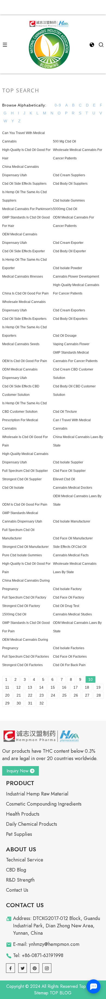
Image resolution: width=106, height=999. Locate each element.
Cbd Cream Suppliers (69, 175)
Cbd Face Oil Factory (68, 597)
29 (7, 703)
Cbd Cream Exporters (69, 310)
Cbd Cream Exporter (68, 243)
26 (76, 695)
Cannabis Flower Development (76, 276)
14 (41, 687)
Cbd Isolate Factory (67, 589)
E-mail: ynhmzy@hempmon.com (46, 944)
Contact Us (17, 890)
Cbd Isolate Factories (68, 648)
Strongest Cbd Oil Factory (21, 606)
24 (53, 695)
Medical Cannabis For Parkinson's (27, 209)
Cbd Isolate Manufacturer (71, 521)
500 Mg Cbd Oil (64, 141)
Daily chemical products (31, 824)
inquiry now (18, 771)
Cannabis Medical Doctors (72, 488)
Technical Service (24, 859)
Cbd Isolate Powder (67, 268)
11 (7, 687)
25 (64, 695)
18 (87, 687)
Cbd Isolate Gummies (69, 200)
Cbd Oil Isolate (13, 488)
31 (30, 703)
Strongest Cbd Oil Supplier (22, 479)
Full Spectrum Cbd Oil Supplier (25, 471)
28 (98, 695)
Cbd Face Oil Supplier (69, 471)
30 (19, 703)
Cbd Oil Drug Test (66, 606)
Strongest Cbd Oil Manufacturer (25, 547)
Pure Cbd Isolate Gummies (22, 555)
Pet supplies (19, 834)
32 (41, 703)
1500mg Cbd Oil (14, 614)
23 (41, 695)
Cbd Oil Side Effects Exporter (23, 251)
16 (64, 687)
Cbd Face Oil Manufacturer (73, 538)
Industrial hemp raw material (37, 793)
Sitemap (41, 993)
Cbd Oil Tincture (65, 412)
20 (7, 695)
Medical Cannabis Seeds (20, 344)
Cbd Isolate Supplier (68, 462)
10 (90, 679)
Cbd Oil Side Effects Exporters (24, 319)
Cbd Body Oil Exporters (70, 319)
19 (98, 687)
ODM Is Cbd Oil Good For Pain (24, 504)
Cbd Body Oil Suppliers (70, 184)
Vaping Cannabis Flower (71, 344)
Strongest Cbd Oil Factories (22, 665)
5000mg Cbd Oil (65, 209)
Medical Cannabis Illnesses (22, 276)
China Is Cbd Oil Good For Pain (25, 293)
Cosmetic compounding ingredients (44, 803)
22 (30, 695)
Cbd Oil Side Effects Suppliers (24, 184)
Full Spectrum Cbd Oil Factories (25, 656)
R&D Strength (20, 879)
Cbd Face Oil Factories (70, 656)
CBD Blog (16, 869)
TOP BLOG (60, 993)
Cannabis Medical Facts (71, 555)
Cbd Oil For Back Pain (69, 665)
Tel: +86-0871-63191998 (38, 955)
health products (22, 814)
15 (53, 687)
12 (18, 687)
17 (75, 687)
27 (87, 695)
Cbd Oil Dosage (65, 336)
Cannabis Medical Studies (72, 614)
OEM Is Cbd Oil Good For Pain (24, 361)
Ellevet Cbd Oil (64, 479)
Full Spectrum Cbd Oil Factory (24, 597)
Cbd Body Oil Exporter (69, 251)
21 (19, 695)
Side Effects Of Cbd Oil (69, 547)
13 (30, 687)
